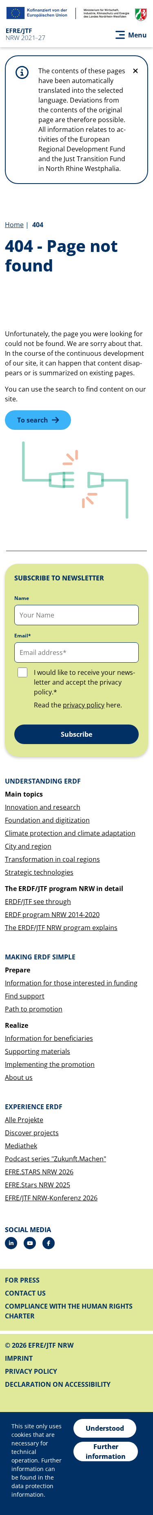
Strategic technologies (39, 872)
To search (32, 420)
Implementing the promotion (50, 1064)
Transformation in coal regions (52, 859)
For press (22, 1280)
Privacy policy (31, 1371)
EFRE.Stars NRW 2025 (37, 1184)
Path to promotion (33, 1009)
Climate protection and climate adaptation (70, 833)
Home (14, 224)
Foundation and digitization (47, 820)
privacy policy (83, 705)
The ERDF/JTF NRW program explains (61, 927)
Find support (24, 996)
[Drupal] (30, 1243)
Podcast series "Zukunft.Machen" (55, 1158)
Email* (22, 636)
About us (19, 1077)
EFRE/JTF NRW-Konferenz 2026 (51, 1197)
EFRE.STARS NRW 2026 (39, 1171)
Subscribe (76, 734)
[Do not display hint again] (135, 71)
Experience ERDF (33, 1106)
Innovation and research (42, 807)
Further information (106, 1451)
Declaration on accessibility (58, 1384)
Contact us (25, 1293)
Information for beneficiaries (49, 1038)
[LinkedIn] (11, 1243)
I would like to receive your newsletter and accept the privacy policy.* (84, 682)
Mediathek (21, 1145)
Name (21, 598)
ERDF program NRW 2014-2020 (52, 914)
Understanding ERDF (43, 781)
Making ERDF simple (40, 956)
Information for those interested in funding (71, 983)
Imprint (19, 1358)
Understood (105, 1428)
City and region (28, 846)
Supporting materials (37, 1051)
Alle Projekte (24, 1119)
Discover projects (32, 1132)
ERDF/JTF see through (38, 901)
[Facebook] (48, 1243)
